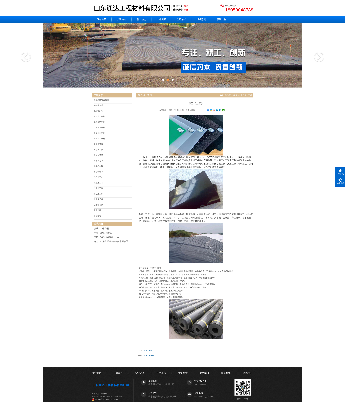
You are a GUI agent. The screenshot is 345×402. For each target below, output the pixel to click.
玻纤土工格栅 (99, 117)
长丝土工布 (98, 183)
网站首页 (101, 19)
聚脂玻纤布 (98, 172)
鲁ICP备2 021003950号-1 (102, 397)
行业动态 (141, 19)
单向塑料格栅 (99, 122)
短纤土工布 (98, 177)
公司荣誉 (181, 19)
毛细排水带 (98, 105)
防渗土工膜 (98, 188)
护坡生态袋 (98, 161)
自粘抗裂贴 (98, 150)
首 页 (235, 95)
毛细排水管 (98, 111)
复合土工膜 (98, 194)
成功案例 (201, 19)
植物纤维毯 (98, 166)
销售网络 (226, 373)
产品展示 (161, 19)
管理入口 (118, 397)
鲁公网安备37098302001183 (106, 399)
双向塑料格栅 (99, 128)
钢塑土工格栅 (99, 133)
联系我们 (221, 19)
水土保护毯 (98, 199)
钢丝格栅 (97, 216)
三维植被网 (98, 205)
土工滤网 (97, 210)
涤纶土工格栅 (99, 139)
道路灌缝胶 (98, 144)
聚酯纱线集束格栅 (101, 100)
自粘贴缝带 (98, 155)
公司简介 (121, 19)
